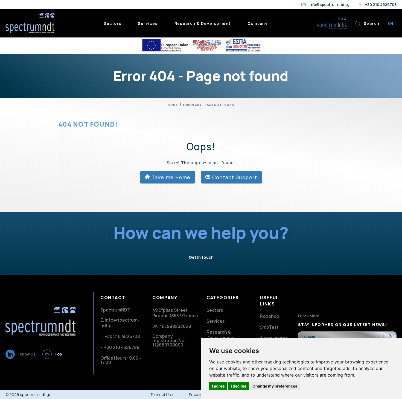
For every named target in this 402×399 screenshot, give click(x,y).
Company (257, 23)
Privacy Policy (200, 394)
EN (391, 23)
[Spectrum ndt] (29, 22)
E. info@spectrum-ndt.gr (119, 322)
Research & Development (202, 23)
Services (148, 23)
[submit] (390, 337)
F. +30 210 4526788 (119, 347)
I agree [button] (218, 386)
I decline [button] (238, 386)
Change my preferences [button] (274, 386)
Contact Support (234, 177)
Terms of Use (161, 394)
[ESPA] (201, 45)
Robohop (269, 316)
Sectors (113, 23)
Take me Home (170, 177)
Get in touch (201, 257)
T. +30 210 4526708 (120, 336)
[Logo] (40, 321)
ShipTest (269, 327)
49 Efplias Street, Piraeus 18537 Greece (175, 313)
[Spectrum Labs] (332, 22)
